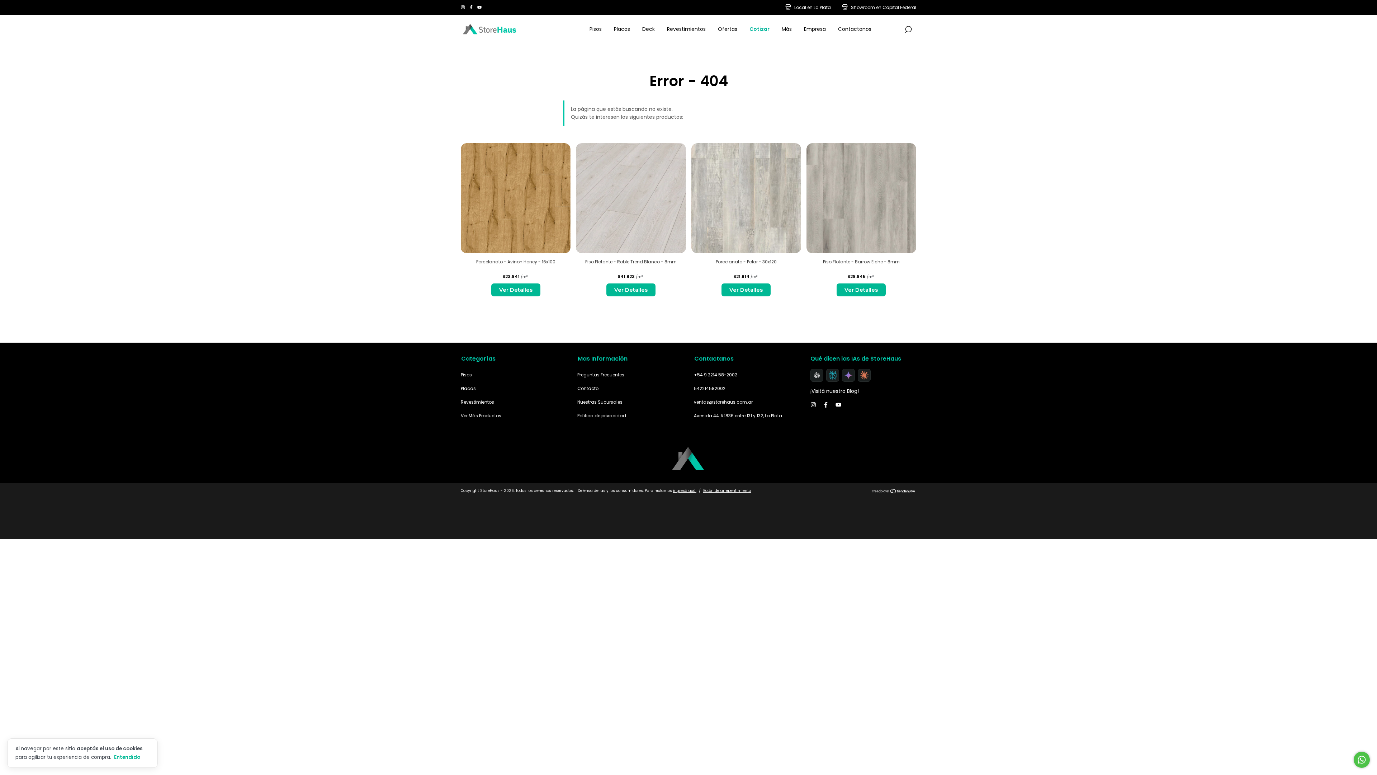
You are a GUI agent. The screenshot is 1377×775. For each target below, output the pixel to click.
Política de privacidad (601, 416)
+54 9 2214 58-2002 (715, 375)
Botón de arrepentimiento (727, 490)
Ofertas (727, 29)
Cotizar (759, 29)
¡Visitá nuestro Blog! (834, 391)
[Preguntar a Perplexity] (832, 375)
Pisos (596, 29)
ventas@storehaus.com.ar (723, 402)
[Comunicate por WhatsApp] (1362, 760)
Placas (622, 29)
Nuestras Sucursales (600, 402)
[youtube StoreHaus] (479, 7)
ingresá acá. (684, 490)
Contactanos (854, 29)
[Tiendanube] (893, 491)
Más (787, 29)
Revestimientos (686, 29)
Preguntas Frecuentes (600, 375)
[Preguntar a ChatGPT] (816, 375)
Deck (648, 29)
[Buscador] (908, 30)
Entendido (127, 757)
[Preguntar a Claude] (864, 375)
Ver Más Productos (481, 416)
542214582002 (709, 388)
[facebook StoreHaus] (471, 7)
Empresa (815, 29)
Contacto (587, 388)
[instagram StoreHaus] (463, 7)
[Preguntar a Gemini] (848, 375)
